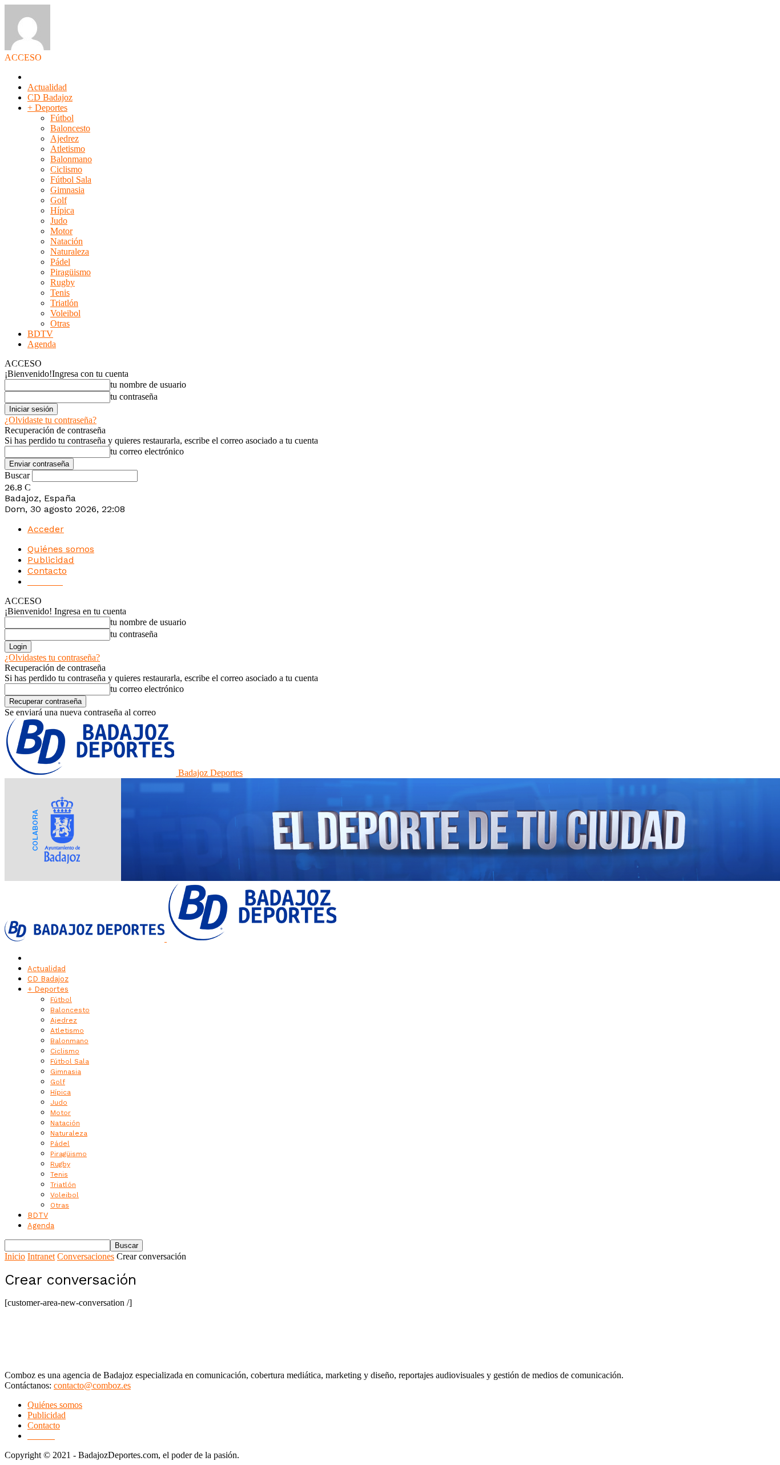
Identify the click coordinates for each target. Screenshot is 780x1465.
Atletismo (67, 149)
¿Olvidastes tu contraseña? (52, 657)
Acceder (45, 529)
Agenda (41, 344)
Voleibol (65, 313)
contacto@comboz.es (92, 1385)
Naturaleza (69, 251)
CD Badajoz (50, 97)
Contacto (47, 570)
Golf (58, 200)
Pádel (60, 262)
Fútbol (62, 118)
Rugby (62, 282)
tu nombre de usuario (148, 384)
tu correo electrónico (147, 451)
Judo (58, 221)
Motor (61, 231)
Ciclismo (66, 169)
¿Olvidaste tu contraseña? (51, 420)
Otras (60, 323)
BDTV (40, 334)
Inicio (15, 1256)
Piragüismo (70, 272)
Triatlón (64, 303)
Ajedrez (64, 138)
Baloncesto (70, 128)
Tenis (60, 292)
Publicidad (50, 559)
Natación (66, 241)
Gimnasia (67, 190)
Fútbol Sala (70, 179)
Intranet (41, 1256)
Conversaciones (85, 1256)
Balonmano (71, 159)
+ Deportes (47, 107)
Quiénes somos (60, 549)
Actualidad (47, 87)
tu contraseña (134, 396)
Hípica (62, 210)
